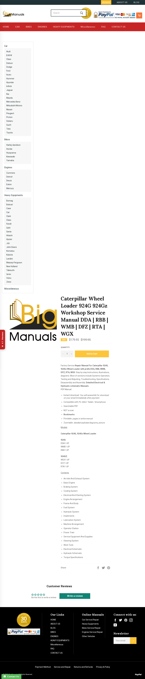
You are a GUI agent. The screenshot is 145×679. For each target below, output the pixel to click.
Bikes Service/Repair (91, 628)
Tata (8, 129)
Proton (9, 117)
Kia (7, 94)
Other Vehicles (88, 636)
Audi (8, 51)
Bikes (7, 139)
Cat (7, 212)
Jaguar (9, 90)
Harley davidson (13, 145)
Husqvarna (11, 153)
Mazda (9, 98)
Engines (8, 167)
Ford (8, 71)
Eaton (9, 184)
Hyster (9, 239)
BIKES (29, 27)
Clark (8, 216)
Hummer (10, 78)
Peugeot (10, 113)
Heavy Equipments (13, 195)
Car (6, 46)
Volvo (8, 278)
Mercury (10, 188)
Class (8, 59)
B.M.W (9, 55)
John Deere (11, 247)
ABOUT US (122, 2)
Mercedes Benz (13, 102)
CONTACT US (118, 27)
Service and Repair (62, 667)
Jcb (8, 243)
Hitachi (9, 235)
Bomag (9, 201)
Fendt (8, 224)
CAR (17, 27)
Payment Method (43, 667)
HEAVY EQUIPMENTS (63, 27)
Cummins (10, 173)
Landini (9, 259)
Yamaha (10, 160)
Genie (8, 231)
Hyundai (10, 82)
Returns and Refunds (83, 667)
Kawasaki (10, 156)
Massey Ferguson (14, 262)
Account (106, 2)
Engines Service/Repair (92, 632)
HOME (6, 27)
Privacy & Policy (103, 667)
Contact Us (12, 676)
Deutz (9, 180)
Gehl (8, 228)
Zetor (8, 282)
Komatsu (10, 251)
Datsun (9, 63)
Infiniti (9, 86)
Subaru (9, 121)
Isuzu (8, 74)
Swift (8, 125)
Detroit (9, 177)
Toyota (9, 132)
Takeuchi (10, 270)
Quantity (65, 347)
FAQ (103, 27)
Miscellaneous (88, 27)
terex (8, 274)
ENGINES (42, 27)
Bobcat (9, 204)
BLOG (136, 2)
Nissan (9, 109)
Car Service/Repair (90, 620)
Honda (9, 149)
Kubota (9, 255)
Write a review (75, 596)
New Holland (11, 266)
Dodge (9, 67)
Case (8, 208)
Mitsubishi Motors (14, 105)
